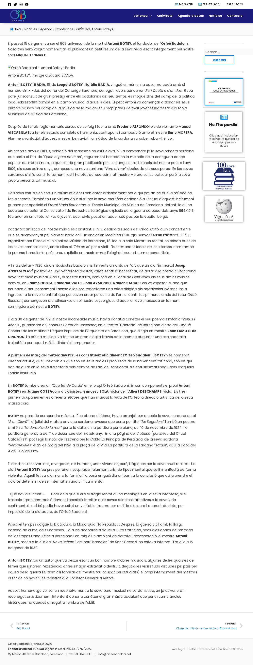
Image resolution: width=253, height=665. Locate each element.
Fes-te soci (211, 4)
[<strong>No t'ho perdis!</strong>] (224, 117)
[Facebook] (9, 4)
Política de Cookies (231, 649)
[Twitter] (15, 4)
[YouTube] (26, 4)
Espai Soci (234, 4)
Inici (18, 29)
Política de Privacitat (202, 649)
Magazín (185, 4)
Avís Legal (178, 649)
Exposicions (64, 29)
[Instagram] (21, 4)
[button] (150, 15)
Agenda (46, 29)
